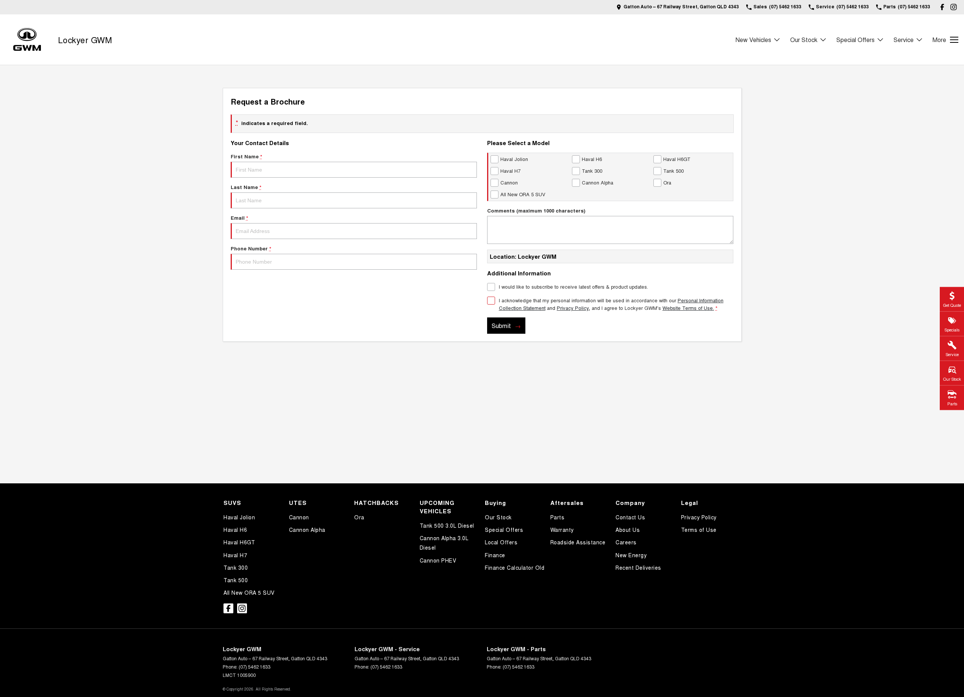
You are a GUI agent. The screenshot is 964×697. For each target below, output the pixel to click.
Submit (501, 325)
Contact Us (630, 517)
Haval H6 (235, 529)
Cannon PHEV (438, 560)
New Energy (631, 555)
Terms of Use (699, 529)
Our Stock (803, 39)
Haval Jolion (239, 517)
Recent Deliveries (638, 567)
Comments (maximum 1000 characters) (536, 210)
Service (904, 39)
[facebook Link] (942, 7)
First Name (246, 156)
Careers (626, 542)
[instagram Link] (953, 7)
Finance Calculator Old (514, 567)
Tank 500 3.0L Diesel (447, 525)
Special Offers (855, 39)
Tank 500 (235, 580)
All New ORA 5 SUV (249, 592)
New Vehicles (753, 39)
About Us (628, 529)
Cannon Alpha (307, 529)
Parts (557, 517)
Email (239, 217)
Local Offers (501, 542)
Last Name (246, 187)
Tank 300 (235, 567)
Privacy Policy (573, 307)
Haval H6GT (239, 542)
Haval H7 (235, 555)
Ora (359, 517)
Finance (495, 555)
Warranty (562, 529)
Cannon (299, 517)
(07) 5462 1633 (254, 666)
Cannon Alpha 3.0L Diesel (444, 542)
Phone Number (251, 248)
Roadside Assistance (578, 542)
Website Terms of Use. (688, 307)
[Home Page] (27, 39)
